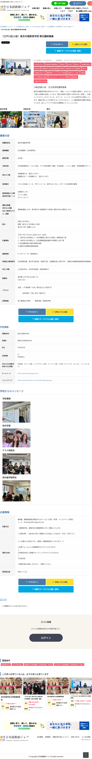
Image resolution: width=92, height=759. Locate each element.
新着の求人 (47, 8)
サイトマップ (86, 739)
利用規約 (48, 737)
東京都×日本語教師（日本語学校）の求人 (38, 664)
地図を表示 (22, 279)
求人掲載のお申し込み (84, 11)
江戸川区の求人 (17, 664)
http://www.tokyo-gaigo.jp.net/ (28, 373)
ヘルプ (62, 11)
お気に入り (58, 8)
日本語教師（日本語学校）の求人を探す (59, 27)
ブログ (70, 11)
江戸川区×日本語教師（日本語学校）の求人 (69, 664)
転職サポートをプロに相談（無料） (69, 51)
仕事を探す (36, 8)
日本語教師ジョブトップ (7, 27)
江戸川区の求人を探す (38, 27)
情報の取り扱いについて (61, 737)
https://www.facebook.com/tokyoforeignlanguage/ (35, 380)
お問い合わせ (75, 737)
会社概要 (40, 737)
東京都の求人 (5, 664)
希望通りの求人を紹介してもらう (76, 8)
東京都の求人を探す (23, 27)
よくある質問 (86, 737)
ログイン (46, 637)
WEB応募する (58, 44)
